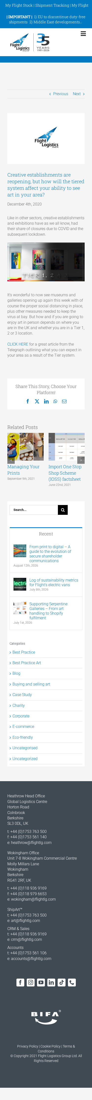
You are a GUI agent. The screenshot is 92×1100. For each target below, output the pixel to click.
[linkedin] (51, 982)
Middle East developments (57, 21)
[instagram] (31, 982)
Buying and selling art (31, 684)
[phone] (72, 982)
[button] (11, 460)
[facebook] (20, 982)
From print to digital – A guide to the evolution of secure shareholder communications (50, 553)
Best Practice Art (27, 662)
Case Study (22, 694)
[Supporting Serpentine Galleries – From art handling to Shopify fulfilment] (19, 604)
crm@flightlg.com (26, 939)
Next (77, 93)
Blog (16, 673)
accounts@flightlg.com (31, 958)
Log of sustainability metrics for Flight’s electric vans (53, 582)
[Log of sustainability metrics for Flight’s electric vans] (19, 580)
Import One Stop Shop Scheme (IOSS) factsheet (65, 473)
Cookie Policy (50, 1046)
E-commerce (23, 726)
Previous (60, 93)
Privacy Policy (27, 1046)
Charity (19, 705)
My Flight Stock (19, 5)
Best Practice (24, 652)
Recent (46, 534)
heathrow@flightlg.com (31, 842)
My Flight (80, 5)
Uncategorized (25, 758)
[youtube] (41, 982)
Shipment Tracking (52, 5)
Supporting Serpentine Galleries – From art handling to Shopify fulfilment (48, 611)
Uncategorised (25, 748)
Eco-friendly (23, 737)
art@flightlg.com (25, 920)
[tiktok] (62, 982)
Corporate (21, 716)
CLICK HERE (17, 344)
